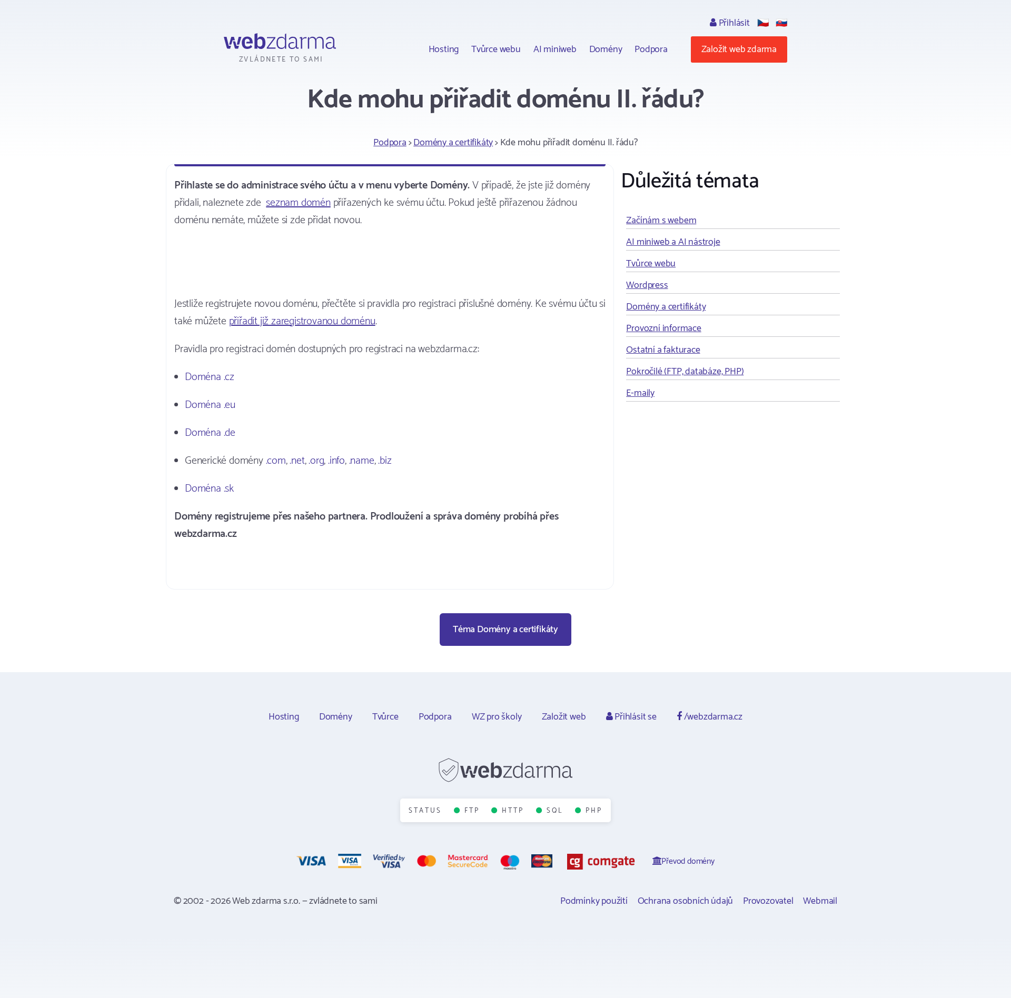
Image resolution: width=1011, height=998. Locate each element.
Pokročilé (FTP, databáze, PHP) (685, 372)
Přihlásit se (634, 717)
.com (276, 461)
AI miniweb (555, 49)
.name (361, 461)
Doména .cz (209, 377)
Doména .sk (209, 488)
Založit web (564, 717)
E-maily (640, 393)
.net (297, 461)
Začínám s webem (661, 220)
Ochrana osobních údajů (686, 901)
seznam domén (298, 203)
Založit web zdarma (739, 49)
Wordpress (647, 285)
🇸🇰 (781, 23)
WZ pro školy (497, 717)
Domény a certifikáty (453, 143)
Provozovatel (768, 901)
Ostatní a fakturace (663, 350)
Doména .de (210, 433)
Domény (605, 49)
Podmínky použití (594, 901)
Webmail (820, 901)
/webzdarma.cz (712, 717)
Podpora (651, 49)
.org (316, 461)
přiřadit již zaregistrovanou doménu (302, 321)
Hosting (444, 49)
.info (336, 461)
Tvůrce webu (496, 49)
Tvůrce (385, 717)
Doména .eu (210, 405)
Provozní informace (663, 328)
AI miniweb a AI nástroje (673, 242)
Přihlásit (733, 23)
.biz (384, 461)
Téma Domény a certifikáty (505, 629)
